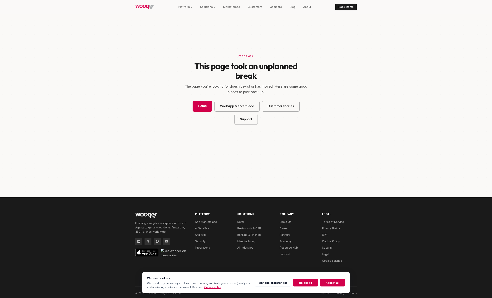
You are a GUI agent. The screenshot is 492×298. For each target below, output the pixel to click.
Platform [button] (184, 6)
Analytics (200, 234)
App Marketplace (206, 221)
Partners (285, 234)
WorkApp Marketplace (237, 106)
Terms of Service (333, 221)
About (307, 6)
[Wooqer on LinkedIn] (138, 241)
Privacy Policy (331, 228)
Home (202, 106)
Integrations (202, 247)
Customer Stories (281, 106)
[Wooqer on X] (148, 241)
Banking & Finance (249, 234)
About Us (285, 221)
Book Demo (346, 6)
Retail (240, 221)
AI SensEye (202, 228)
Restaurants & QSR (249, 228)
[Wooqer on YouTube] (166, 241)
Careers (285, 228)
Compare (276, 6)
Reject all (305, 282)
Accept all (332, 282)
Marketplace (231, 6)
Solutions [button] (206, 6)
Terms (353, 293)
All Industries (245, 247)
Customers (255, 6)
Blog (293, 6)
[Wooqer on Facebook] (157, 241)
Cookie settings (332, 260)
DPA (324, 234)
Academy (286, 241)
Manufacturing (246, 241)
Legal (325, 254)
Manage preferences (273, 282)
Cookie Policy (331, 241)
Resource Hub (289, 247)
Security (200, 241)
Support (246, 119)
